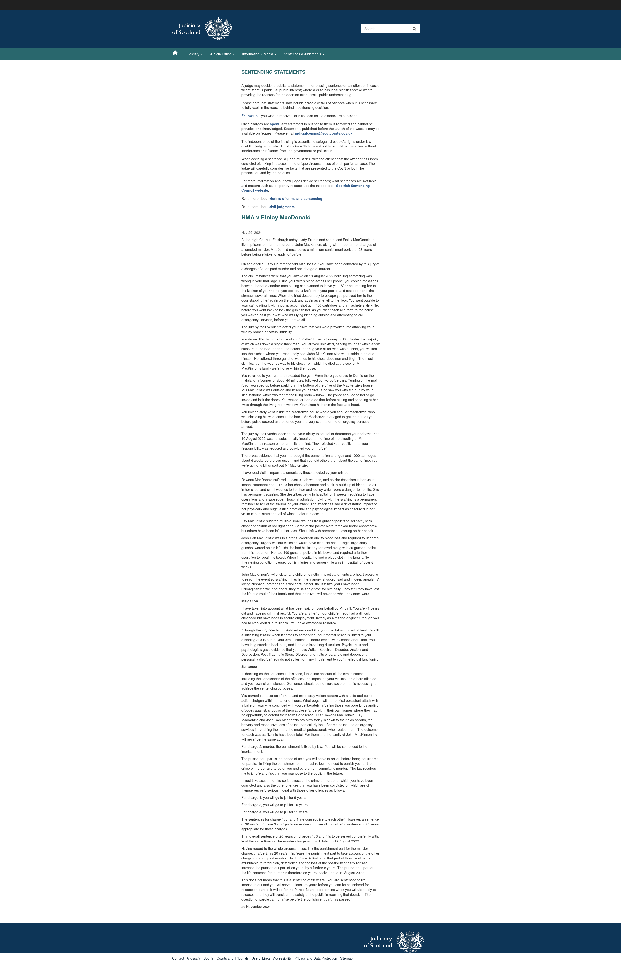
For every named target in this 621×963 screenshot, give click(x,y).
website (261, 190)
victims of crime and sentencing (295, 198)
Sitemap (346, 958)
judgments (286, 206)
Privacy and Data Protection (315, 958)
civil (273, 206)
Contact (178, 958)
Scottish (343, 185)
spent (274, 123)
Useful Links (261, 958)
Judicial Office (221, 53)
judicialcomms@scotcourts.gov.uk (323, 133)
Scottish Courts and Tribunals (226, 958)
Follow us (249, 115)
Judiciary (193, 53)
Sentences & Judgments (303, 53)
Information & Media (258, 53)
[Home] (177, 52)
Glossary (194, 958)
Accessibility (282, 958)
